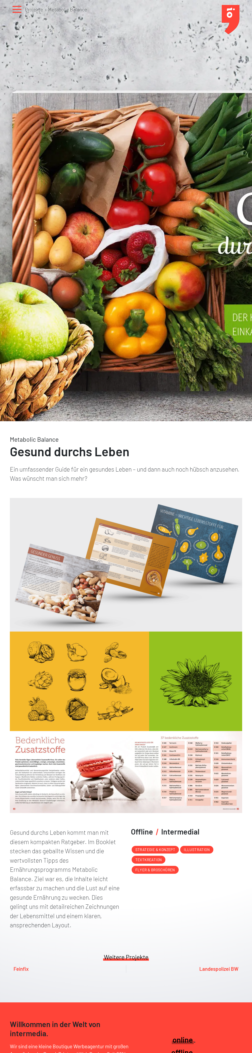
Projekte (34, 9)
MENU (17, 9)
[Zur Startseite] (230, 32)
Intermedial (180, 831)
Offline (142, 831)
